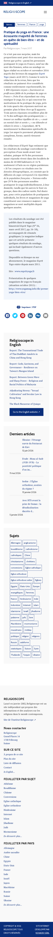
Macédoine (16, 623)
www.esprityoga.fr (24, 271)
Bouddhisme (10, 788)
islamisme (15, 611)
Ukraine (36, 655)
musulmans (16, 630)
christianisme (17, 561)
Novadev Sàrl (42, 933)
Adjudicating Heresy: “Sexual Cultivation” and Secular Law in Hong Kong (26, 394)
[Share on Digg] (38, 317)
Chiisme (8, 792)
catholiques (16, 555)
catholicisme (32, 549)
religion (25, 636)
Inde (36, 599)
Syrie (36, 648)
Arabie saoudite (11, 852)
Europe (36, 586)
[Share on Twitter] (15, 317)
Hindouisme (10, 809)
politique (15, 636)
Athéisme (8, 783)
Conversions (10, 796)
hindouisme (25, 599)
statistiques (16, 648)
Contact (8, 767)
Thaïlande (15, 655)
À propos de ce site (13, 754)
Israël (26, 611)
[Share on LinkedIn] (30, 317)
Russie (14, 642)
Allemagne (15, 543)
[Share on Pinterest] (22, 317)
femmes (21, 24)
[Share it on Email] (45, 317)
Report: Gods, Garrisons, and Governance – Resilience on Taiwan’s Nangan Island (24, 367)
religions (36, 636)
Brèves (9, 25)
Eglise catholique (33, 567)
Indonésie (15, 605)
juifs (24, 617)
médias (28, 630)
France (32, 24)
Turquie (26, 655)
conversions (16, 567)
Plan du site (10, 758)
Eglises (38, 580)
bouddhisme (17, 549)
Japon (7, 882)
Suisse (28, 648)
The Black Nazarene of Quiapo (25, 403)
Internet (26, 605)
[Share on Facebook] (7, 317)
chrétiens (30, 561)
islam (36, 605)
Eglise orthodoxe (18, 574)
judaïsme (15, 617)
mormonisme (30, 623)
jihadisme (35, 611)
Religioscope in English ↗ (20, 3)
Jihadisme (8, 823)
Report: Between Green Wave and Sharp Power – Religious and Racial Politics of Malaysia (26, 381)
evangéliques (17, 592)
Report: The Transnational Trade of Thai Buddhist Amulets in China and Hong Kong (26, 354)
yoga (41, 24)
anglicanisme (30, 543)
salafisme (24, 642)
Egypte (14, 586)
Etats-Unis (25, 586)
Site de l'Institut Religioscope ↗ (20, 719)
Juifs (6, 827)
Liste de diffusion (12, 763)
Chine (27, 555)
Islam (6, 818)
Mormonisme (10, 831)
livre (31, 617)
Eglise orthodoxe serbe (21, 580)
